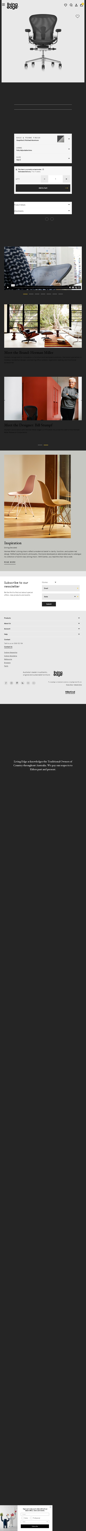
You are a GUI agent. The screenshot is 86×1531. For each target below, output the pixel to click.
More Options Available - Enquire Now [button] (26, 198)
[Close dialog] (51, 1507)
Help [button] (6, 634)
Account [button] (7, 629)
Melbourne (8, 659)
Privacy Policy (69, 684)
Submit (48, 604)
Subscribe (35, 1526)
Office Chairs (24, 87)
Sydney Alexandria (10, 652)
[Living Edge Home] (12, 6)
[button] (43, 139)
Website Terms (78, 684)
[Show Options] (47, 1521)
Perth (6, 666)
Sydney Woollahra (10, 656)
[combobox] (50, 582)
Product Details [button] (19, 205)
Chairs (16, 87)
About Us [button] (7, 623)
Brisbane (7, 663)
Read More (10, 368)
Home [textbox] (45, 582)
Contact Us (8, 647)
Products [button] (7, 618)
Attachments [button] (18, 211)
